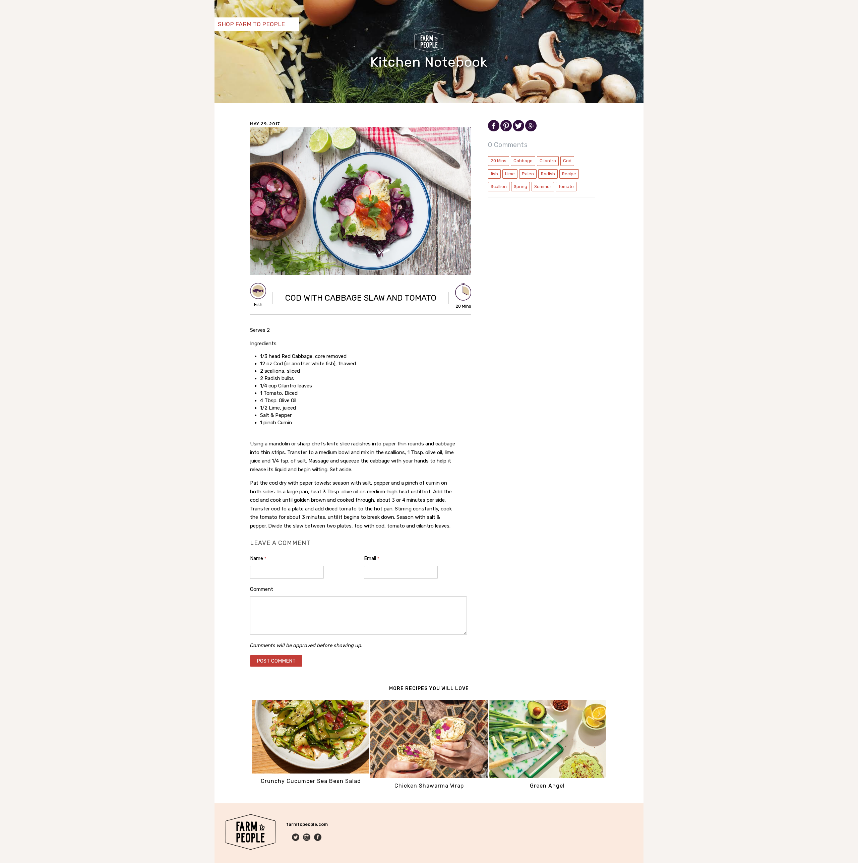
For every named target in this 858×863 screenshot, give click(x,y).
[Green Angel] (547, 776)
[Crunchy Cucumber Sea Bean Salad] (310, 772)
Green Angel (547, 786)
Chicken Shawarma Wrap (429, 786)
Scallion (499, 186)
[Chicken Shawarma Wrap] (429, 776)
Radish (548, 173)
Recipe (569, 173)
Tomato (566, 186)
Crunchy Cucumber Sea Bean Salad (311, 781)
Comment (261, 589)
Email (371, 558)
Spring (520, 186)
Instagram (307, 838)
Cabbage (523, 160)
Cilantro (548, 160)
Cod (567, 160)
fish (494, 173)
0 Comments (508, 145)
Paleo (528, 173)
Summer (542, 186)
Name (258, 558)
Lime (510, 173)
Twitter (296, 838)
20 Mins (498, 160)
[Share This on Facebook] (494, 129)
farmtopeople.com (307, 824)
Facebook (318, 838)
